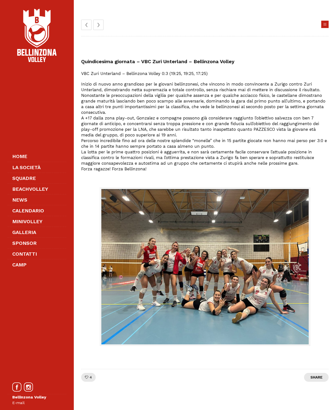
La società (26, 167)
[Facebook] (16, 387)
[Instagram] (28, 387)
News (19, 200)
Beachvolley (30, 189)
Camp (19, 265)
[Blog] (325, 24)
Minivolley (27, 221)
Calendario (28, 211)
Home (19, 156)
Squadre (24, 178)
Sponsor (24, 243)
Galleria (24, 232)
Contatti (24, 254)
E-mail (18, 402)
